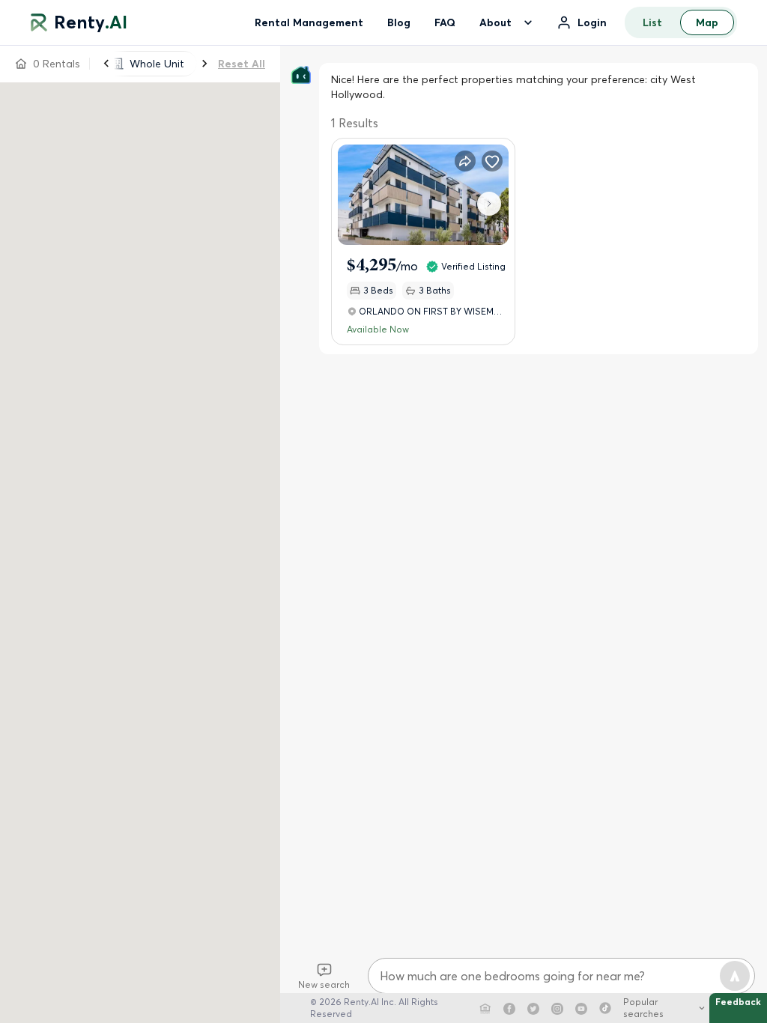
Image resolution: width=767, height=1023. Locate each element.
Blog (398, 22)
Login (592, 22)
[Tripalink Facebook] (509, 1008)
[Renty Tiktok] (605, 1008)
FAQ (444, 22)
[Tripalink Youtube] (581, 1008)
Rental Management (309, 22)
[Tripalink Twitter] (533, 1008)
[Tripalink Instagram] (557, 1008)
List (652, 22)
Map (707, 22)
